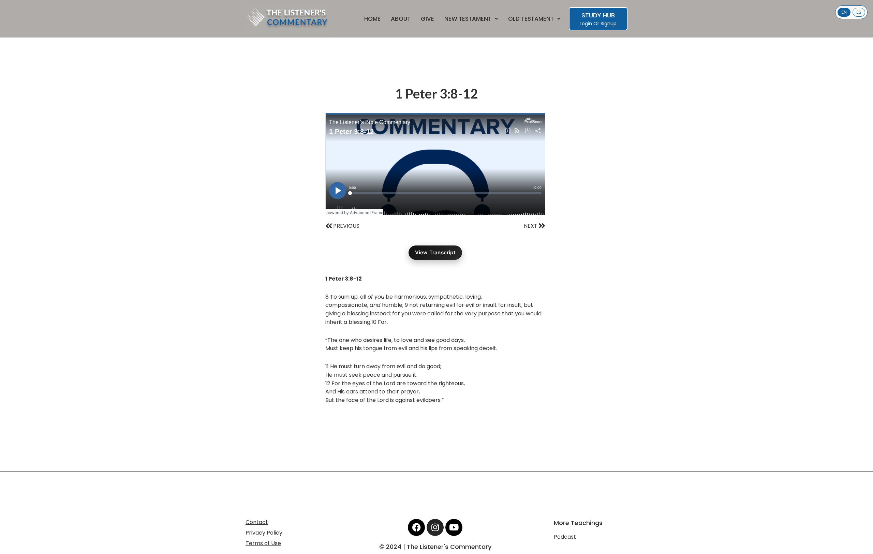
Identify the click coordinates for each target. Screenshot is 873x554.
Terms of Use (263, 543)
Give (427, 19)
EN (844, 12)
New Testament (467, 19)
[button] (471, 19)
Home (372, 19)
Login (586, 23)
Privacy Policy (264, 533)
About (401, 19)
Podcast (565, 537)
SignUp (609, 23)
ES (858, 12)
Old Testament (531, 19)
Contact (257, 522)
